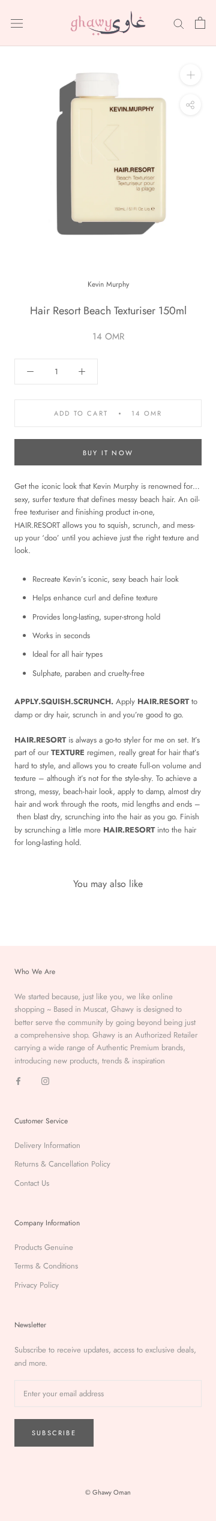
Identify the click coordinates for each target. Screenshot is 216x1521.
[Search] (178, 23)
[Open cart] (200, 23)
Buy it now (108, 453)
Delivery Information (47, 1145)
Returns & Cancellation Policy (62, 1164)
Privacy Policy (36, 1285)
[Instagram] (45, 1080)
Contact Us (31, 1183)
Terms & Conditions (46, 1265)
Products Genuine (43, 1247)
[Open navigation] (17, 23)
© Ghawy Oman (108, 1492)
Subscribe (54, 1433)
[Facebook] (18, 1080)
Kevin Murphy (108, 284)
